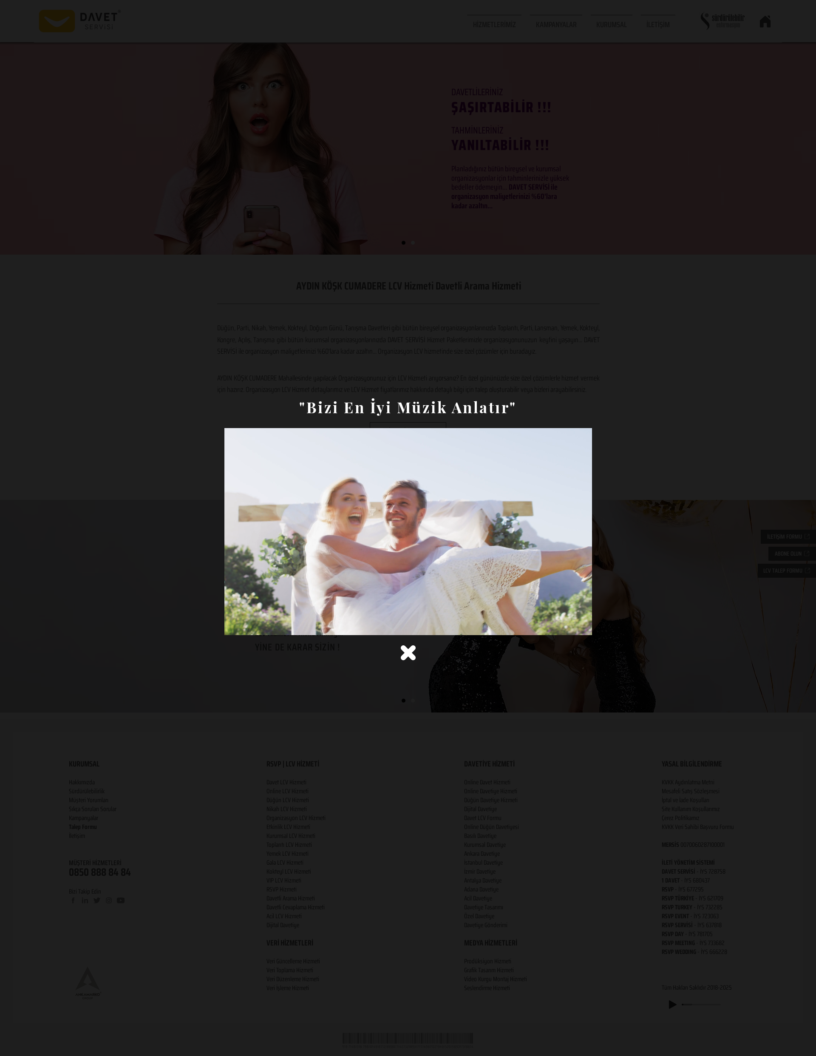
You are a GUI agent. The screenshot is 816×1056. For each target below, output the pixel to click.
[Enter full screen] (580, 623)
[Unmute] (249, 623)
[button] (408, 652)
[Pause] (235, 623)
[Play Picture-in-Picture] (566, 623)
